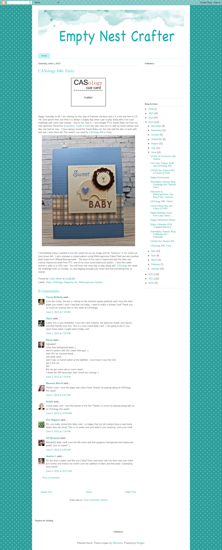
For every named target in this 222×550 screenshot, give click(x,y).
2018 (151, 109)
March (154, 260)
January (155, 268)
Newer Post (46, 492)
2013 (151, 122)
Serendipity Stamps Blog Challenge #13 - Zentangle (162, 234)
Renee (49, 340)
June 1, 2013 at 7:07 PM (58, 333)
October (155, 134)
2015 (151, 113)
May (153, 251)
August (155, 143)
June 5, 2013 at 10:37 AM (59, 471)
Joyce (49, 318)
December (156, 126)
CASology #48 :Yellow (161, 201)
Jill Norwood (53, 438)
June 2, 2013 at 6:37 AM (58, 395)
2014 (151, 117)
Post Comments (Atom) (95, 500)
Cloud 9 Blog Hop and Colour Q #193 (161, 207)
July (153, 148)
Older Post (130, 492)
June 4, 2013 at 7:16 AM (58, 431)
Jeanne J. (51, 456)
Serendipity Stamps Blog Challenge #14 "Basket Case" (163, 184)
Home (44, 56)
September (157, 139)
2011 (151, 278)
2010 (151, 283)
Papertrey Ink (70, 282)
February (156, 264)
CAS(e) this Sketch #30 (162, 241)
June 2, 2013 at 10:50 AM (59, 413)
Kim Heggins (53, 420)
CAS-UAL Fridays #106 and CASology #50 (162, 164)
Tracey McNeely (54, 297)
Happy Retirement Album (162, 220)
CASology (122, 265)
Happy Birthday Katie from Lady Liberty (161, 214)
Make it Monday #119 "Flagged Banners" (161, 225)
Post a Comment (50, 477)
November (156, 130)
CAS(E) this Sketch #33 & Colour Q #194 (162, 171)
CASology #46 (95, 132)
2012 (151, 274)
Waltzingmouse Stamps (91, 282)
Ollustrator (118, 543)
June (154, 152)
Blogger (140, 543)
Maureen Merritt (54, 383)
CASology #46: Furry (160, 245)
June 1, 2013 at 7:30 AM (58, 312)
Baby (48, 282)
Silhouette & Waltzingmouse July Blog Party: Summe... (162, 194)
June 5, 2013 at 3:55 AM (58, 449)
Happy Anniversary (159, 177)
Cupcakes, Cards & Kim (77, 126)
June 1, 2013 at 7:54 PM (58, 377)
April (153, 255)
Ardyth (49, 401)
